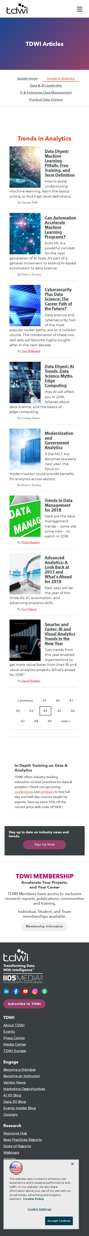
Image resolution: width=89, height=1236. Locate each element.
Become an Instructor (21, 1076)
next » (65, 721)
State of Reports (17, 1146)
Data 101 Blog (14, 1102)
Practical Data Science (46, 100)
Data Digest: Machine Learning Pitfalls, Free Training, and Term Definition (60, 163)
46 (73, 711)
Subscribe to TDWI (24, 1004)
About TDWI (13, 1025)
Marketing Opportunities (24, 1089)
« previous (25, 700)
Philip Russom (31, 542)
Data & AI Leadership (46, 85)
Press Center (14, 1038)
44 (45, 711)
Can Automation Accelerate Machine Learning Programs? (60, 227)
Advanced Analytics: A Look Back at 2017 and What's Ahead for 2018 (58, 569)
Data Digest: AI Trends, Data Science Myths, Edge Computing (59, 376)
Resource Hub (15, 1133)
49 (50, 721)
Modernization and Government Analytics (59, 440)
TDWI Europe (14, 1051)
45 (59, 711)
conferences (23, 792)
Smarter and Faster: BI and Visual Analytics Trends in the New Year (60, 634)
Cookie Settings (39, 1209)
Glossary (10, 1115)
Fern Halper (29, 609)
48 (36, 721)
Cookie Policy (33, 1198)
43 (31, 711)
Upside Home (27, 78)
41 (71, 700)
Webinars (11, 1153)
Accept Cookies (59, 1220)
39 (44, 700)
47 (23, 721)
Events (9, 1032)
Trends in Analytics (61, 78)
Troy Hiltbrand (31, 351)
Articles (9, 1159)
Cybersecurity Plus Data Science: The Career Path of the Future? (58, 299)
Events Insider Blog (19, 1108)
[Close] (72, 1163)
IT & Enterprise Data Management (46, 92)
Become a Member (19, 1070)
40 (58, 700)
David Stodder (31, 681)
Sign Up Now (44, 844)
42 (18, 711)
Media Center (14, 1044)
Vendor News (14, 1082)
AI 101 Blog (12, 1095)
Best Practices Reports (22, 1140)
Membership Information (44, 926)
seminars (47, 792)
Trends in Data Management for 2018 (58, 505)
